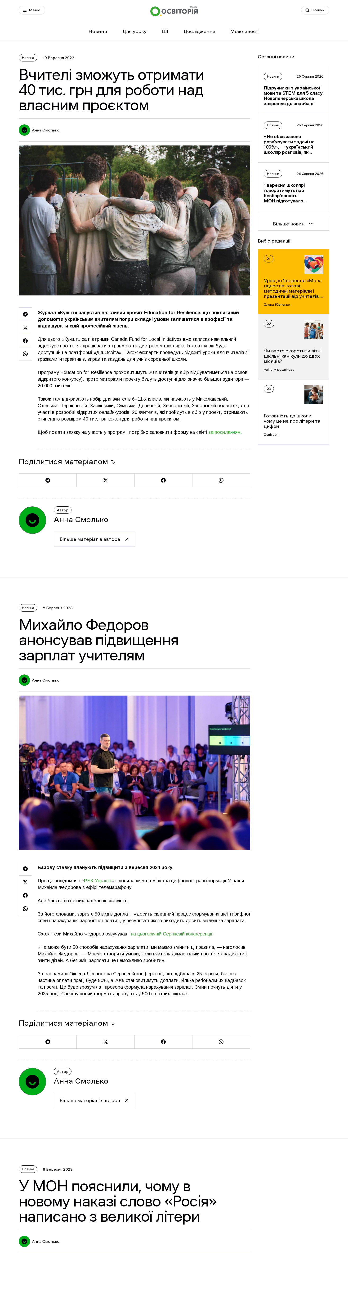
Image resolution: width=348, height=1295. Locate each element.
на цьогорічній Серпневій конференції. (172, 933)
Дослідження (199, 31)
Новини (98, 31)
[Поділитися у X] (25, 327)
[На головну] (174, 11)
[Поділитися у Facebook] (25, 340)
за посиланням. (225, 432)
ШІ (165, 31)
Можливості (244, 31)
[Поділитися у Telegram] (25, 314)
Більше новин (288, 223)
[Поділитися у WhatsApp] (25, 353)
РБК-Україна (97, 880)
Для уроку (134, 31)
